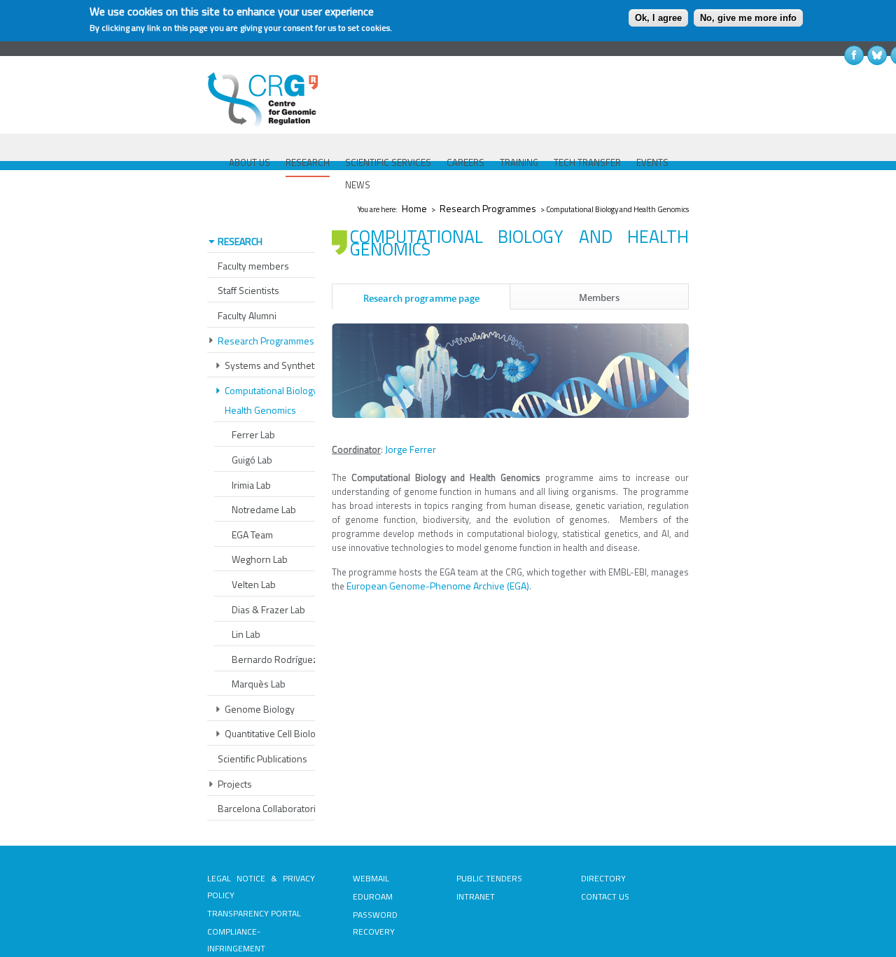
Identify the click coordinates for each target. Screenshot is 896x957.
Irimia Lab (251, 484)
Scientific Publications (262, 758)
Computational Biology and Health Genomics (280, 400)
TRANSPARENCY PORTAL (254, 913)
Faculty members (253, 265)
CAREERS (465, 162)
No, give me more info (748, 18)
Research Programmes (488, 208)
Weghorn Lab (260, 559)
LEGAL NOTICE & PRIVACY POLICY (261, 887)
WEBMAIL (371, 878)
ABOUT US (249, 162)
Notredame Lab (264, 509)
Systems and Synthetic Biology (289, 365)
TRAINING (519, 162)
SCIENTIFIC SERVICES (388, 162)
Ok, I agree (658, 18)
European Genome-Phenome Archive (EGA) (437, 585)
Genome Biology (260, 708)
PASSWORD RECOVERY (375, 923)
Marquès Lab (259, 683)
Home (414, 208)
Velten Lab (254, 584)
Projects (235, 783)
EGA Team (252, 534)
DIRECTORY (603, 878)
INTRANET (475, 896)
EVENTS (652, 162)
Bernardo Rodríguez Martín (289, 659)
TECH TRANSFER (587, 162)
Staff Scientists (248, 290)
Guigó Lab (252, 459)
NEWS (357, 185)
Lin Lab (246, 634)
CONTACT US (605, 896)
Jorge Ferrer (410, 449)
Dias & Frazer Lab (268, 609)
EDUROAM (373, 896)
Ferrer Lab (253, 434)
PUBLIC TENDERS (489, 878)
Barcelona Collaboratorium (273, 808)
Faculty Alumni (247, 315)
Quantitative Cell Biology (275, 733)
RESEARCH (308, 162)
